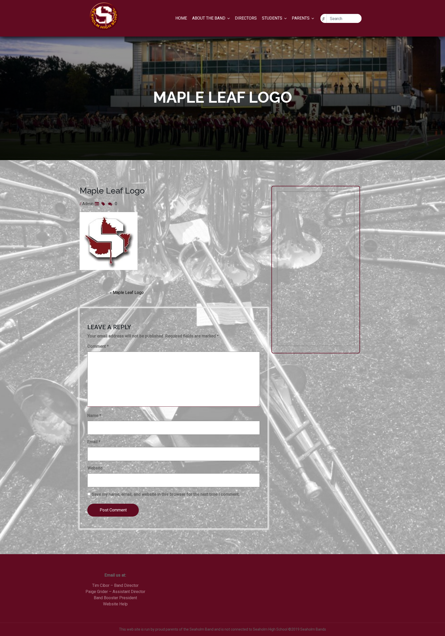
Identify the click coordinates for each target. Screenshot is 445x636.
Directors (246, 18)
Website (94, 468)
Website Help (115, 604)
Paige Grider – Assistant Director (115, 591)
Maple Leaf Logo (128, 292)
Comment (98, 346)
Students (272, 18)
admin (87, 203)
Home (181, 18)
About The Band (208, 18)
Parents (301, 18)
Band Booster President (115, 597)
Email (93, 441)
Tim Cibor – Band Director (115, 585)
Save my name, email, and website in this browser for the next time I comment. (166, 494)
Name (94, 415)
